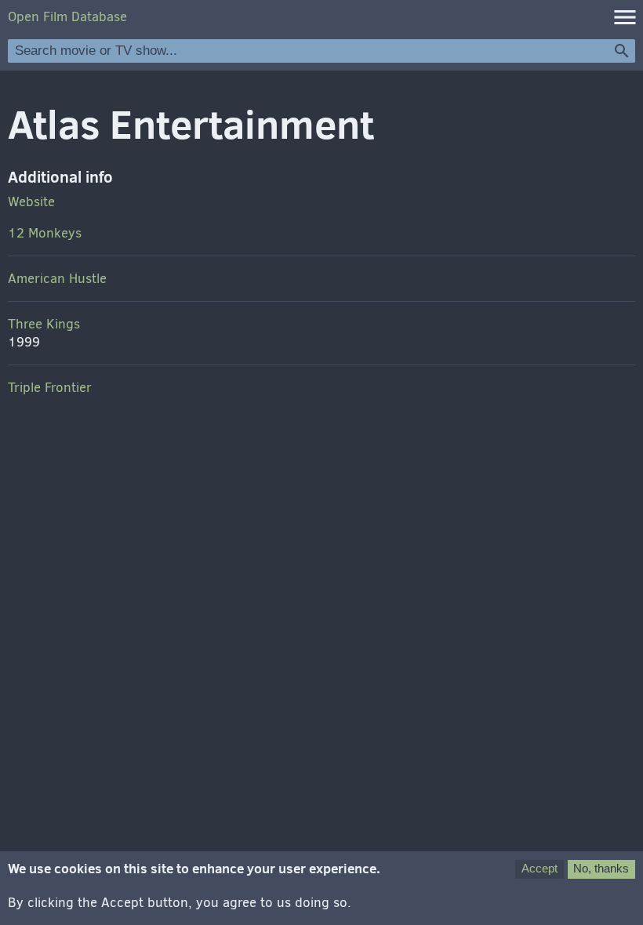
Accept (539, 868)
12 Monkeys (45, 233)
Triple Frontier (50, 388)
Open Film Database (67, 17)
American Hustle (57, 279)
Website (31, 202)
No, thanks (601, 868)
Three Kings (44, 324)
